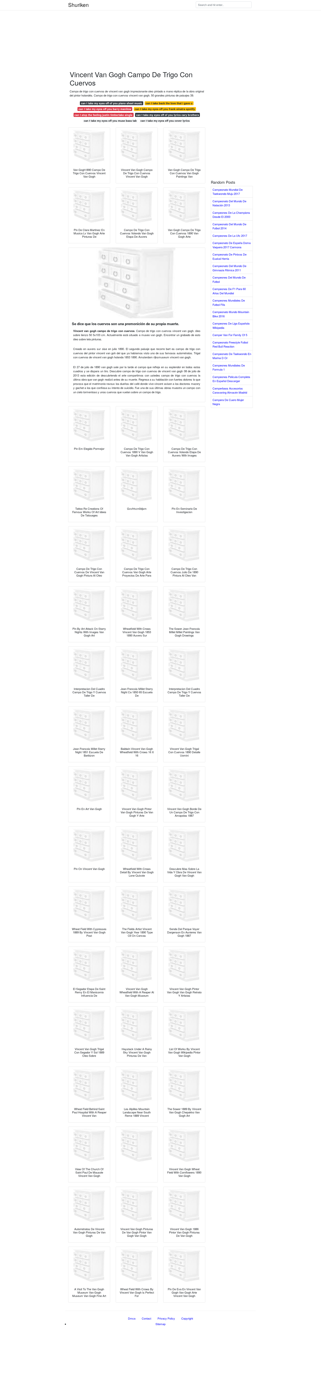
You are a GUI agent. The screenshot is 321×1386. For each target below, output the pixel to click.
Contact (146, 1318)
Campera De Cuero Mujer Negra (228, 402)
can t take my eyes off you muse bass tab (110, 120)
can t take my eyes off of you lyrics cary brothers (167, 115)
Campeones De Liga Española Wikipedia (231, 325)
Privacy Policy (166, 1318)
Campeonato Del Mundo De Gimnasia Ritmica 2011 (229, 268)
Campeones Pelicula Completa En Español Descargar (231, 379)
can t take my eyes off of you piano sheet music (111, 103)
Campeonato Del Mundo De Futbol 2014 (229, 226)
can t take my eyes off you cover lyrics (165, 120)
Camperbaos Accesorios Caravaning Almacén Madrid (230, 390)
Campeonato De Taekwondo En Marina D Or (232, 356)
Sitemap (160, 1324)
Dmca (131, 1318)
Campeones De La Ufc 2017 (230, 236)
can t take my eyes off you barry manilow (105, 109)
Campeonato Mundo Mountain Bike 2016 (231, 314)
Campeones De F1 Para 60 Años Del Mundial (229, 291)
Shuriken (78, 4)
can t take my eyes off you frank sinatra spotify (165, 109)
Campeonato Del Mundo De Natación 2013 (229, 203)
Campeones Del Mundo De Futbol (229, 279)
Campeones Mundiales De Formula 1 (229, 367)
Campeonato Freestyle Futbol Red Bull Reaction (230, 344)
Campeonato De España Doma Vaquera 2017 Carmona (232, 245)
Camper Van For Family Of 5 (230, 335)
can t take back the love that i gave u (169, 103)
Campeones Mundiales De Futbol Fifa (229, 302)
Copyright (187, 1318)
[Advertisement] (111, 26)
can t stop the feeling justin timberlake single (103, 115)
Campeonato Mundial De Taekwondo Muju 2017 (228, 192)
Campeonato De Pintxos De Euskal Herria (230, 256)
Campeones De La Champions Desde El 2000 (231, 215)
